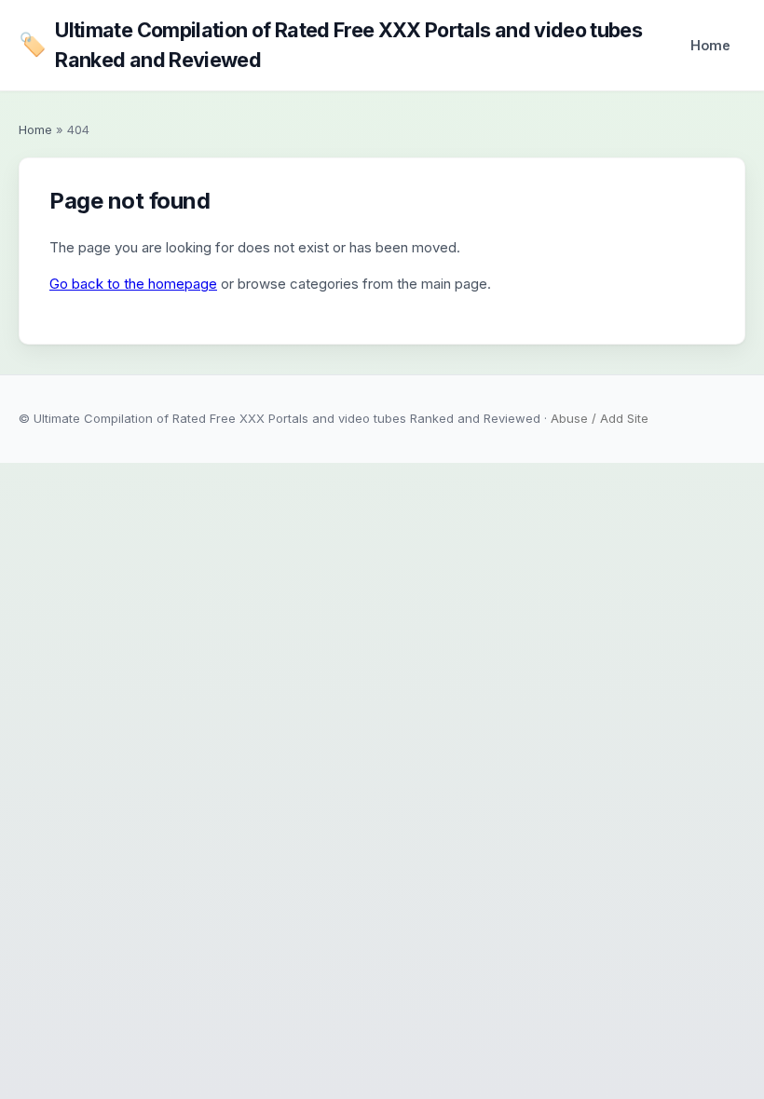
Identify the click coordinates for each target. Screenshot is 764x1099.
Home (710, 45)
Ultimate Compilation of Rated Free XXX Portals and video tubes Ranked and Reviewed (330, 45)
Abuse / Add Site (599, 418)
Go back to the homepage (133, 283)
